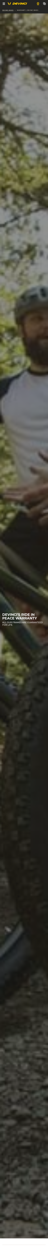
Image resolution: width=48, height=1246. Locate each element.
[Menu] (3, 3)
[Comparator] (44, 3)
